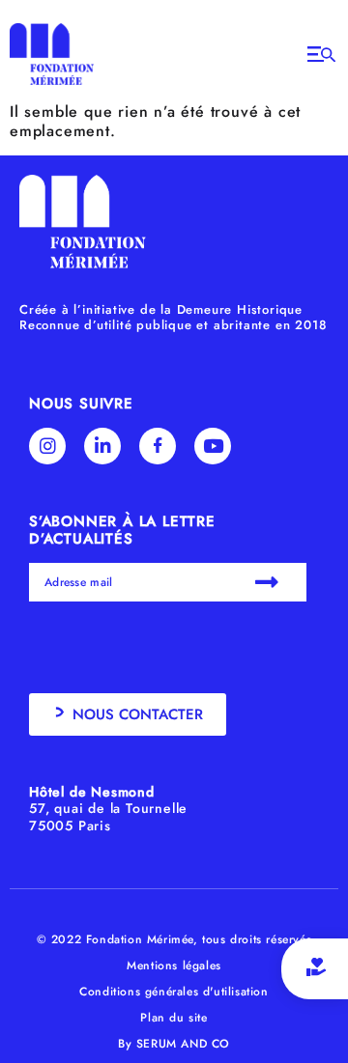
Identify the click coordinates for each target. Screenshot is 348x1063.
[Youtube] (212, 446)
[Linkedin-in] (102, 446)
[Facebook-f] (157, 446)
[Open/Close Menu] (321, 54)
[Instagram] (47, 446)
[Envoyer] (269, 582)
